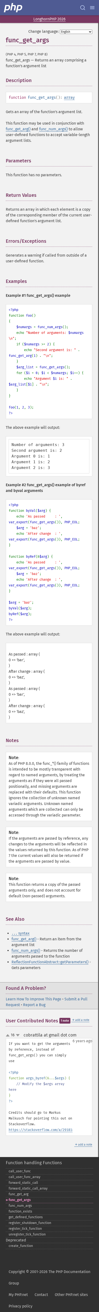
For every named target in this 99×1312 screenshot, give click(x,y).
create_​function (21, 1246)
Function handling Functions (34, 1162)
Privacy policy (20, 1306)
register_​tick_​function (25, 1229)
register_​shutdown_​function (30, 1223)
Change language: (43, 31)
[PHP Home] (13, 7)
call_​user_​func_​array (24, 1177)
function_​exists (20, 1211)
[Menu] (92, 7)
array (69, 97)
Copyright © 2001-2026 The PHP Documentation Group (49, 1277)
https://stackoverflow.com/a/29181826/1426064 (51, 1130)
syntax (21, 933)
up (9, 1035)
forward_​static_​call (23, 1183)
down (18, 1035)
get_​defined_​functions (26, 1217)
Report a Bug (34, 1005)
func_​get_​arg (18, 1194)
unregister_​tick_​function (27, 1234)
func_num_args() (53, 129)
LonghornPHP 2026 (49, 19)
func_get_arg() (18, 129)
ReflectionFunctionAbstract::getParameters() (50, 962)
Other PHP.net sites (71, 1294)
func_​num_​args (20, 1206)
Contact (41, 1294)
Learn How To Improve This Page (33, 999)
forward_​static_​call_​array (28, 1188)
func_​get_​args (20, 1200)
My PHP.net (18, 1294)
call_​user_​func (20, 1171)
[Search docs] (82, 7)
